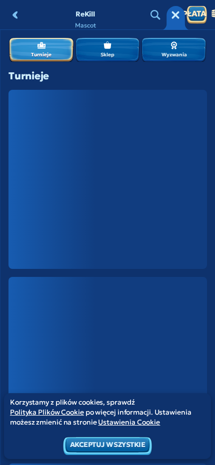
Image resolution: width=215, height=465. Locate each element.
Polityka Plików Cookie (47, 412)
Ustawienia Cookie (129, 422)
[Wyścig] (175, 15)
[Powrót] (15, 15)
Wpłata (196, 13)
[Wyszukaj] (155, 15)
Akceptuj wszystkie (108, 444)
